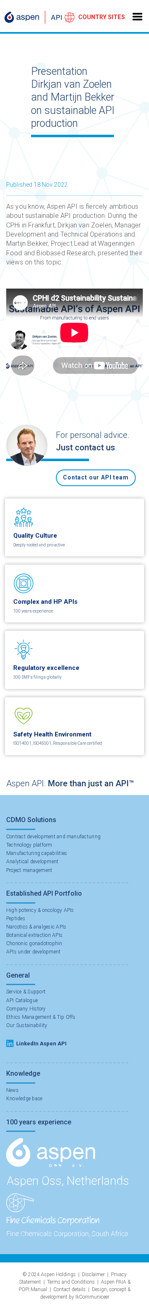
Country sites (101, 17)
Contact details (69, 1289)
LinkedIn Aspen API (41, 1043)
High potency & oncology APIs (40, 910)
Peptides (15, 918)
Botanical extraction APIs (34, 935)
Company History (26, 1009)
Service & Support (26, 992)
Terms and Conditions (71, 1282)
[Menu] (137, 15)
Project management (29, 870)
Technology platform (29, 845)
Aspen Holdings (58, 1274)
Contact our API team (96, 477)
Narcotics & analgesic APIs (36, 927)
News (12, 1090)
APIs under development (33, 952)
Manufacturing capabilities (36, 853)
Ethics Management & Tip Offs (41, 1017)
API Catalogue (22, 1000)
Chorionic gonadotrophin (34, 943)
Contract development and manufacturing (53, 837)
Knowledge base (24, 1099)
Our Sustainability (26, 1025)
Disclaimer (93, 1274)
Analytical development (32, 861)
